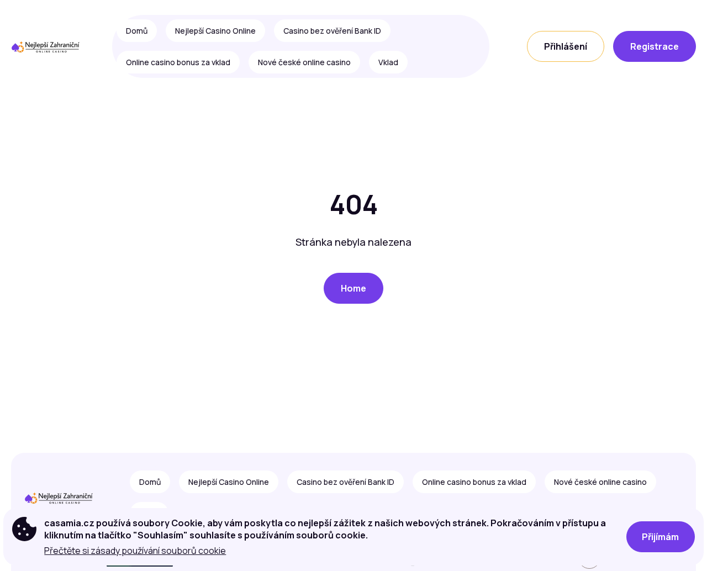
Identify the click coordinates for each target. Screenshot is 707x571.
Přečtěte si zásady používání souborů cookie (135, 550)
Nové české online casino (304, 62)
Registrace (654, 46)
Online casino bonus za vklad (178, 62)
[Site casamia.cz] (49, 46)
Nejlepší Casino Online (215, 30)
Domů (136, 30)
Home (353, 288)
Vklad (388, 62)
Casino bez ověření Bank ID (332, 30)
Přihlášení (565, 46)
